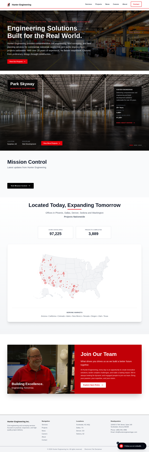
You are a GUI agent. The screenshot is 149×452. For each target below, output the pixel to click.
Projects (98, 4)
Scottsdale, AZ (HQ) (83, 424)
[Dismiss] (118, 443)
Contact (136, 4)
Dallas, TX (79, 428)
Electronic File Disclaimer (93, 449)
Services (88, 4)
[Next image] (139, 82)
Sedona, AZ (80, 434)
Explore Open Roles (91, 385)
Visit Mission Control (19, 186)
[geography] (88, 286)
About (124, 4)
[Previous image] (133, 82)
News (107, 4)
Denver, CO (80, 431)
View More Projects (50, 143)
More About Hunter (124, 123)
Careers (116, 4)
